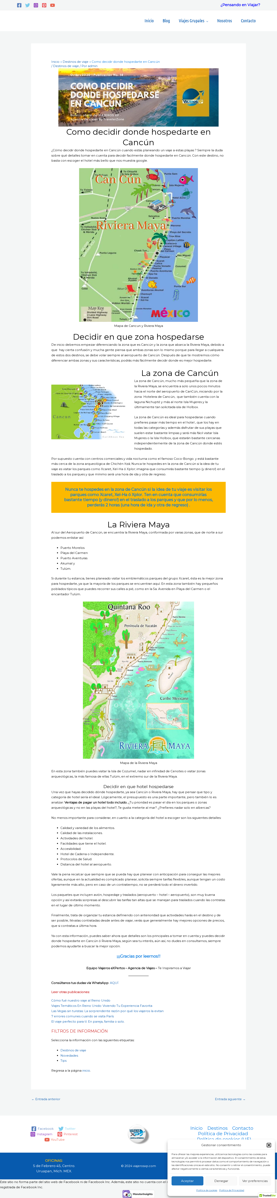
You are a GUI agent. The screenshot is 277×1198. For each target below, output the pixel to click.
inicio (86, 1070)
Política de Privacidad (231, 1190)
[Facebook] (19, 5)
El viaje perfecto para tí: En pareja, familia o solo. (88, 1021)
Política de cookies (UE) (224, 1139)
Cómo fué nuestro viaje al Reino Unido (80, 1000)
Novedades (69, 1055)
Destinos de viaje (66, 66)
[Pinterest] (44, 5)
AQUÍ (114, 983)
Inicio (149, 20)
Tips (63, 1061)
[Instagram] (35, 5)
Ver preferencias (255, 1181)
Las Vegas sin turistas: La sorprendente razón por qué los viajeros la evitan (107, 1011)
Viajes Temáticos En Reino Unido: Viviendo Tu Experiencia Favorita (101, 1006)
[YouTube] (52, 5)
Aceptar (187, 1181)
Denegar (221, 1181)
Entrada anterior (45, 1099)
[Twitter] (27, 5)
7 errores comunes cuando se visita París (82, 1016)
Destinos (217, 1128)
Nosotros (224, 20)
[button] (269, 1145)
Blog (166, 20)
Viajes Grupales (191, 20)
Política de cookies (206, 1190)
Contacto (248, 20)
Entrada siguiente (230, 1099)
